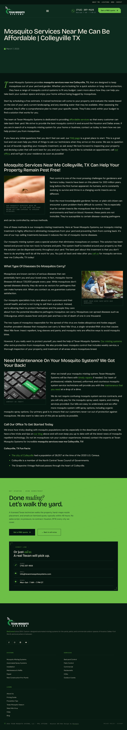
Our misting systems (111, 341)
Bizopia (76, 724)
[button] (48, 11)
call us (95, 253)
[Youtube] (26, 642)
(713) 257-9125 (85, 10)
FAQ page (75, 138)
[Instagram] (14, 642)
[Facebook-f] (9, 642)
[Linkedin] (20, 642)
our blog (38, 433)
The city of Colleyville (22, 455)
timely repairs (85, 377)
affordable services (79, 119)
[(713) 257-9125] (73, 11)
